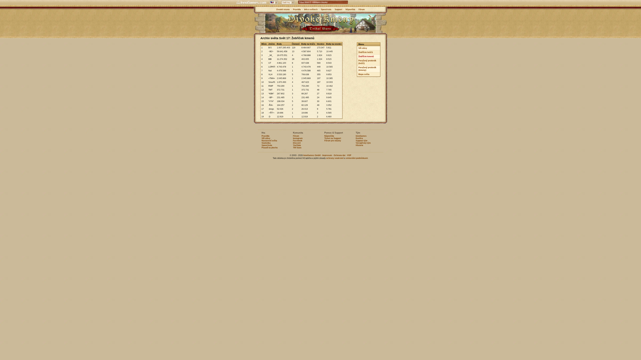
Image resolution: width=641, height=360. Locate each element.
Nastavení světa (269, 141)
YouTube (297, 145)
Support (338, 9)
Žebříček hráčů (365, 52)
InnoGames (361, 136)
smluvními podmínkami (357, 158)
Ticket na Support (332, 138)
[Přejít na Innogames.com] (251, 2)
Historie (359, 145)
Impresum (327, 155)
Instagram (298, 138)
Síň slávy (362, 48)
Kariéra (359, 138)
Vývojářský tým (363, 143)
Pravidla (297, 9)
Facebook (297, 141)
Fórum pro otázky (332, 141)
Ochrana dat (340, 155)
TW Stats (297, 147)
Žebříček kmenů (366, 56)
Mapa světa (363, 74)
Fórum (362, 9)
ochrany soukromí (335, 158)
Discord (296, 143)
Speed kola (326, 9)
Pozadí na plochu (270, 147)
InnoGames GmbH (312, 155)
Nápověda (350, 9)
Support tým (361, 141)
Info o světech (310, 9)
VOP (349, 155)
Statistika (266, 143)
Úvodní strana (283, 9)
